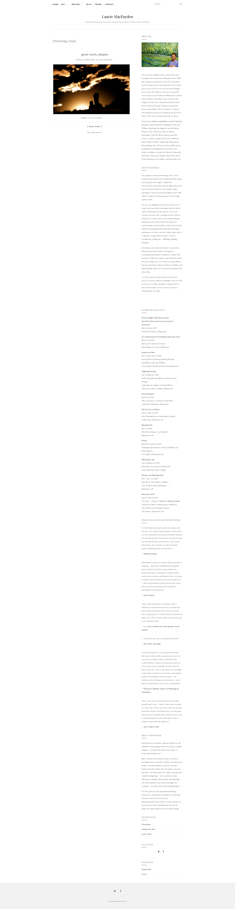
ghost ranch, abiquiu (94, 54)
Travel (98, 4)
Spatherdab (146, 869)
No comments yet (94, 132)
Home (55, 4)
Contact (109, 4)
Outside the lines (149, 829)
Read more (94, 126)
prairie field (146, 834)
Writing (76, 4)
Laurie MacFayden (117, 17)
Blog (89, 4)
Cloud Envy (146, 824)
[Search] (180, 4)
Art (63, 4)
